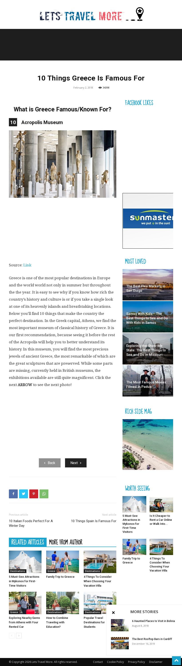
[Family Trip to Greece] (62, 562)
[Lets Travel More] (91, 15)
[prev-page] (11, 635)
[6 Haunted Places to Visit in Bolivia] (120, 625)
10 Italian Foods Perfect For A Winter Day (31, 523)
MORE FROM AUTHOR (65, 542)
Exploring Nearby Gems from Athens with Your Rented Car (24, 622)
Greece (51, 571)
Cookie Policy (115, 662)
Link (27, 265)
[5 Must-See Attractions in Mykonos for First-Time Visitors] (25, 562)
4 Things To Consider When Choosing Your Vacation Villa (98, 581)
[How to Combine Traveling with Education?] (62, 603)
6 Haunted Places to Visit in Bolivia (153, 621)
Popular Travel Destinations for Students (94, 622)
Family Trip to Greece (60, 576)
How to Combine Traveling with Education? (57, 622)
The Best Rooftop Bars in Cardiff (152, 639)
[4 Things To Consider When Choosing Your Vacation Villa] (100, 562)
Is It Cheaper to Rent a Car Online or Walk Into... (161, 519)
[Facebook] (13, 493)
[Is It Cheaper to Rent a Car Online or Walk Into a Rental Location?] (161, 504)
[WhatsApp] (44, 493)
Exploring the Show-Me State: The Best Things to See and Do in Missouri (146, 350)
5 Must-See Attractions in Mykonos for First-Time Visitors (24, 581)
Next (74, 463)
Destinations (17, 571)
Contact (98, 662)
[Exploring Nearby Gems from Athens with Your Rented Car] (25, 603)
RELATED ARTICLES (28, 542)
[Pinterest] (33, 493)
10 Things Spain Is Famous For (93, 521)
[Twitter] (23, 493)
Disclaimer (155, 662)
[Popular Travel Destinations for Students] (100, 603)
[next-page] (19, 635)
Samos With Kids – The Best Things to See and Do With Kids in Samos (147, 318)
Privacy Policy (136, 662)
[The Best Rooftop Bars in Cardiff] (120, 643)
